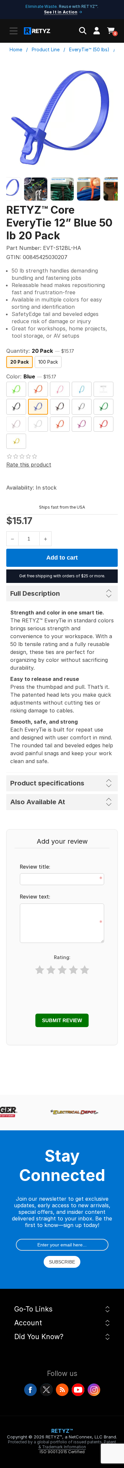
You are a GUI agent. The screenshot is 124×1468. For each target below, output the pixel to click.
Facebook (30, 1390)
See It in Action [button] (60, 12)
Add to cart (62, 557)
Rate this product (28, 464)
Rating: (62, 957)
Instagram (94, 1390)
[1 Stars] (39, 970)
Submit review (62, 1020)
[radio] (19, 362)
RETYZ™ (62, 1431)
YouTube (78, 1390)
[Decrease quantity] (12, 539)
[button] (13, 31)
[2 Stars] (51, 970)
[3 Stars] (62, 970)
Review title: (35, 867)
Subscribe (62, 1261)
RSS (62, 1390)
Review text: (35, 897)
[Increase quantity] (45, 539)
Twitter (46, 1390)
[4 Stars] (73, 970)
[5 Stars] (84, 970)
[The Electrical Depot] (72, 1112)
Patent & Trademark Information (77, 1444)
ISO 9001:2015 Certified (62, 1451)
